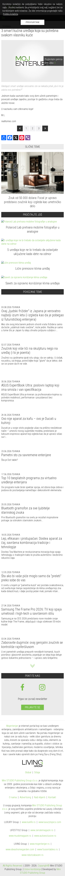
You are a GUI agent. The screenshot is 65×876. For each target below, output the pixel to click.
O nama (13, 797)
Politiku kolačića (10, 14)
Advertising (25, 797)
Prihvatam (32, 22)
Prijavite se (32, 707)
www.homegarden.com (20, 849)
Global (28, 772)
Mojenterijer (12, 725)
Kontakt (52, 797)
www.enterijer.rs (40, 844)
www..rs (28, 822)
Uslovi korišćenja (32, 869)
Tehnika (15, 307)
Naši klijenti (39, 797)
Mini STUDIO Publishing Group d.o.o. (20, 780)
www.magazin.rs (41, 830)
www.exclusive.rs (45, 836)
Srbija (37, 772)
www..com (49, 822)
